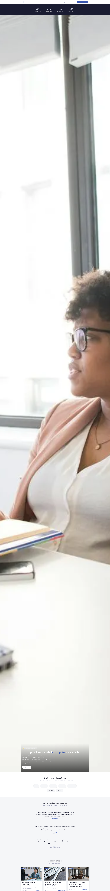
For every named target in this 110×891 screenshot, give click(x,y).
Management (56, 2)
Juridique (51, 2)
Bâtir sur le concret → (82, 2)
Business (41, 2)
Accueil (33, 2)
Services (67, 2)
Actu (37, 2)
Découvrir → (26, 767)
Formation (46, 2)
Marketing (63, 2)
